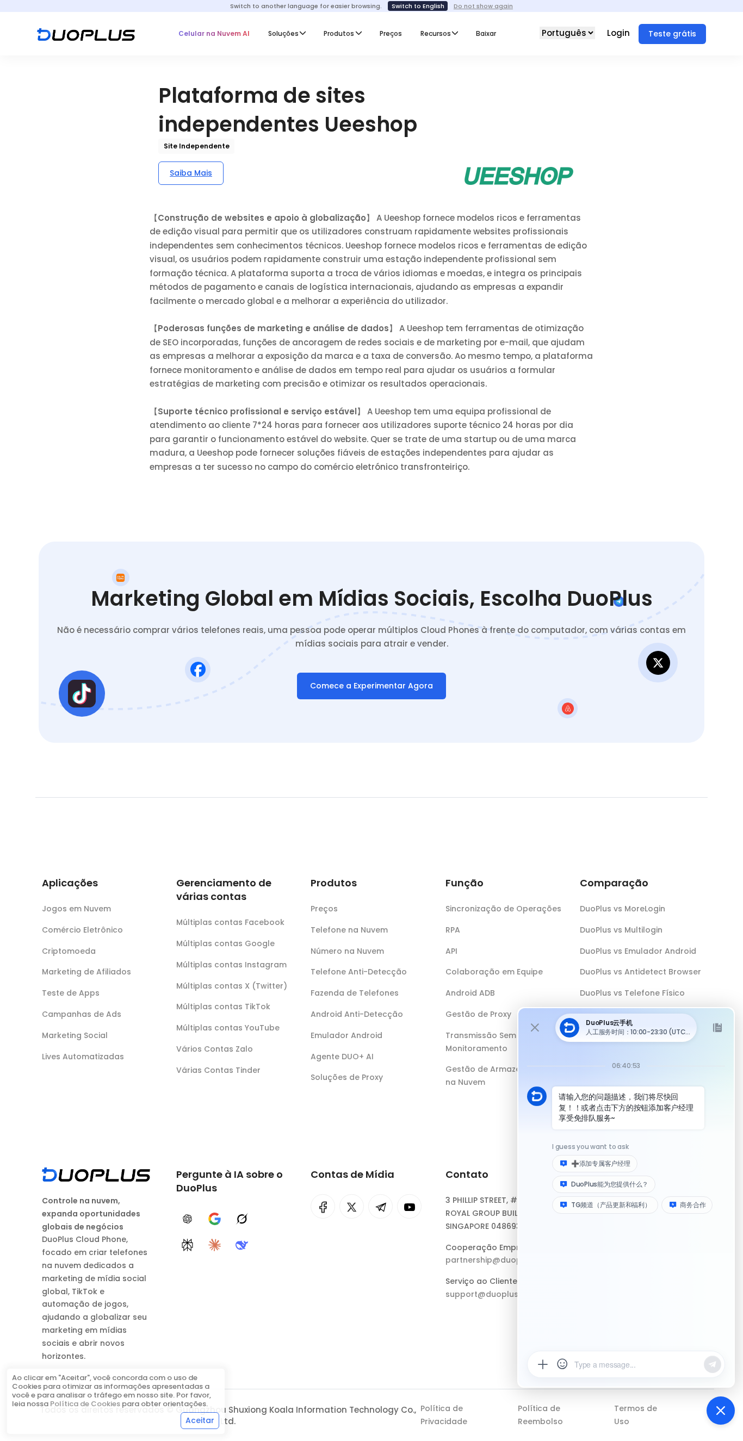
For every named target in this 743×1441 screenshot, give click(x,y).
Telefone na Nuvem (349, 929)
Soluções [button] (283, 33)
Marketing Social (75, 1035)
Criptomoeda (69, 951)
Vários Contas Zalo (214, 1049)
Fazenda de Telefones (355, 992)
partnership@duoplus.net (496, 1259)
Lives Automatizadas (83, 1056)
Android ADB (470, 992)
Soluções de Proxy (347, 1077)
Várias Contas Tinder (218, 1070)
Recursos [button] (435, 33)
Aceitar (199, 1420)
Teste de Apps (71, 992)
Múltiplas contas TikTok (223, 1006)
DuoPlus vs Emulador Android (638, 951)
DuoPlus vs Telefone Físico (632, 992)
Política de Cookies (85, 1404)
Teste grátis (672, 33)
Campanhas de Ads (81, 1014)
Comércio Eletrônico (82, 929)
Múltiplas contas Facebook (230, 922)
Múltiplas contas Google (225, 943)
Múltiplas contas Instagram (231, 964)
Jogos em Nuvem (76, 908)
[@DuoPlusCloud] (409, 1206)
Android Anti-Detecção (357, 1014)
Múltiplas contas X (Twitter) (231, 985)
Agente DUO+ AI (342, 1056)
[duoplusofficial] (323, 1206)
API (451, 951)
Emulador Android (346, 1035)
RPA (452, 929)
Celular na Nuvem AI (214, 33)
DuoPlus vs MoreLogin (622, 908)
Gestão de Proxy (478, 1014)
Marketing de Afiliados (86, 971)
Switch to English (418, 6)
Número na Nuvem (347, 951)
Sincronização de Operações (503, 908)
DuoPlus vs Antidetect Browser (640, 971)
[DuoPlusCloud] (351, 1206)
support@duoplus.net (489, 1294)
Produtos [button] (339, 33)
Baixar (486, 33)
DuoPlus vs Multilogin (621, 929)
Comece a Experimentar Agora (371, 685)
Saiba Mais (191, 172)
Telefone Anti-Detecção (359, 971)
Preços (391, 33)
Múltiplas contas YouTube (228, 1027)
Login (619, 33)
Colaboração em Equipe (494, 971)
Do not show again (483, 6)
